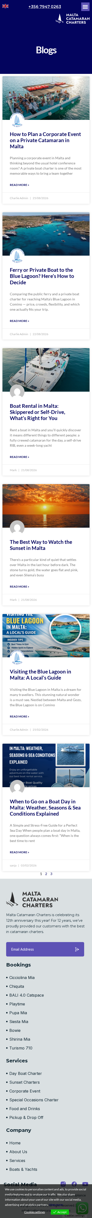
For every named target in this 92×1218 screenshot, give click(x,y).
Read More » (19, 185)
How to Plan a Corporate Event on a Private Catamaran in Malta (45, 140)
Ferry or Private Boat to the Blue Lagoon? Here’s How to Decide (42, 276)
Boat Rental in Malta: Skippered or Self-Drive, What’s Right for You (37, 412)
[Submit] (77, 949)
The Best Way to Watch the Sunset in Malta (41, 545)
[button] (85, 6)
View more (56, 1205)
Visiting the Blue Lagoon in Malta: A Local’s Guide (40, 674)
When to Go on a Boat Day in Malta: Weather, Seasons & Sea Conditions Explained (45, 807)
